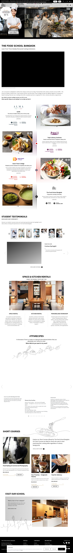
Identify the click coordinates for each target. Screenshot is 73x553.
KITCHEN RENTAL (36, 314)
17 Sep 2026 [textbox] (54, 484)
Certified (15, 122)
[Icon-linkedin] (66, 548)
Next (64, 234)
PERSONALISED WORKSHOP (59, 314)
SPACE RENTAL (13, 314)
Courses (49, 203)
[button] (1, 20)
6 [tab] (36, 416)
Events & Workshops (48, 3)
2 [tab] (30, 416)
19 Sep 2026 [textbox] (5, 475)
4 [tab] (33, 416)
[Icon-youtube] (69, 548)
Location (25, 543)
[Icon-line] (69, 543)
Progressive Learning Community (54, 194)
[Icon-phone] (64, 543)
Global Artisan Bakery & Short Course (27, 6)
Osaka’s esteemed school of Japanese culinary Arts (54, 139)
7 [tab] (38, 416)
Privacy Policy (47, 543)
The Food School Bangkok (54, 192)
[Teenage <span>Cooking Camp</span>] (54, 203)
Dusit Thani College (18, 164)
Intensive (24, 122)
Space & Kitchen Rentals (44, 6)
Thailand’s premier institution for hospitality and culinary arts (18, 165)
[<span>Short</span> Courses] (46, 203)
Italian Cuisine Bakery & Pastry (20, 4)
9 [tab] (41, 416)
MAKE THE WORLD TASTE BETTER (36, 279)
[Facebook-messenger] (66, 543)
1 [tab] (28, 416)
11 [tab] (44, 416)
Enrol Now (19, 474)
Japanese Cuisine (30, 3)
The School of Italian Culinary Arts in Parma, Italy (18, 114)
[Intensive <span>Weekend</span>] (20, 122)
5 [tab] (34, 416)
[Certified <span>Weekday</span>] (12, 122)
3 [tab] (31, 416)
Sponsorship (36, 545)
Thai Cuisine (38, 3)
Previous (9, 234)
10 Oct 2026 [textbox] (34, 484)
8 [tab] (39, 416)
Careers (35, 543)
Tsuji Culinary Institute (55, 138)
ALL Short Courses (42, 2)
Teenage (59, 203)
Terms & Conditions (48, 545)
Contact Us (25, 545)
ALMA (18, 112)
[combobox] (9, 475)
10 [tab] (42, 416)
